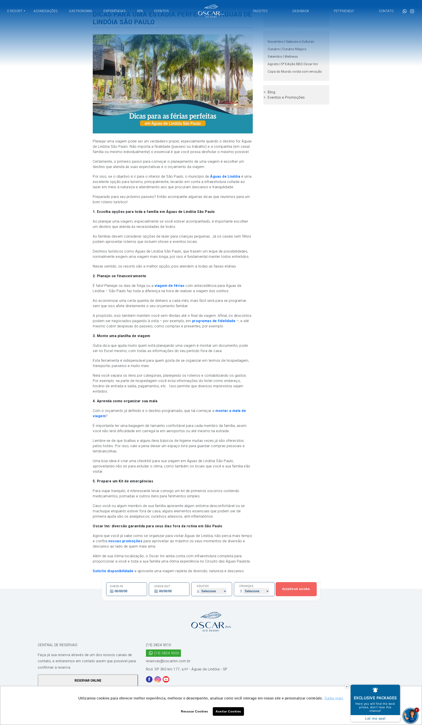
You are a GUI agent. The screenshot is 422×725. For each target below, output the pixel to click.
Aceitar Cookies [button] (228, 711)
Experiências (115, 11)
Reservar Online (88, 680)
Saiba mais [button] (333, 698)
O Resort (14, 11)
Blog (271, 92)
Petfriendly (344, 11)
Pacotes (260, 11)
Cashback (300, 11)
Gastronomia (80, 11)
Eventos (161, 11)
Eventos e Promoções (286, 97)
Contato (386, 11)
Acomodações (46, 11)
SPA (140, 11)
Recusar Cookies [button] (194, 711)
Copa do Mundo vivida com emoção (295, 71)
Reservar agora (296, 589)
